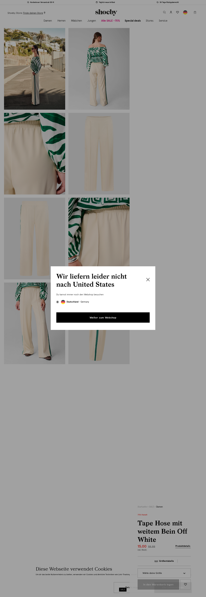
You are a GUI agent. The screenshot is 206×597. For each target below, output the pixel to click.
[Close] (148, 280)
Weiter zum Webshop (103, 317)
